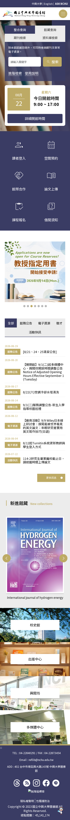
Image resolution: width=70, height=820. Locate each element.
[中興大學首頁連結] (24, 14)
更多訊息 (51, 477)
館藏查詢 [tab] (50, 29)
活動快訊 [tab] (35, 332)
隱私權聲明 (27, 801)
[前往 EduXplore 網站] (61, 810)
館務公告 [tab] (26, 323)
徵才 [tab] (59, 323)
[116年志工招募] (35, 271)
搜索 (52, 61)
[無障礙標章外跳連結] (36, 791)
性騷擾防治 (43, 801)
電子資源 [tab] (44, 323)
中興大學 (37, 3)
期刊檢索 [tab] (20, 37)
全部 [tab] (11, 323)
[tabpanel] (35, 404)
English (48, 3)
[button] (24, 306)
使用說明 (31, 73)
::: (1, 9)
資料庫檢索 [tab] (50, 37)
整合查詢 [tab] (20, 29)
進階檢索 (15, 73)
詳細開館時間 (35, 118)
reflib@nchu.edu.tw (41, 760)
